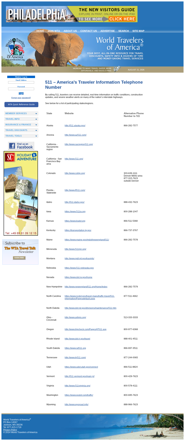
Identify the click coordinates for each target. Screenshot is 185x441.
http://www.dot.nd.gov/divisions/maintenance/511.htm (90, 308)
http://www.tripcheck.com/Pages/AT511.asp (85, 329)
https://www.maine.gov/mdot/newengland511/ (87, 239)
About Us (70, 30)
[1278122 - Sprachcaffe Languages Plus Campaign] (21, 235)
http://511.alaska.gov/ (75, 125)
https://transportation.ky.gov (78, 230)
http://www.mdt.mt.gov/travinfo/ (79, 258)
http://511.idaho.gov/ (74, 202)
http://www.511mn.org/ (75, 249)
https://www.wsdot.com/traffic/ (79, 395)
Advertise (107, 30)
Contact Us (88, 30)
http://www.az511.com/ (75, 135)
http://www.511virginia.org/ (77, 385)
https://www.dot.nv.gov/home (78, 277)
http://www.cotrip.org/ (75, 173)
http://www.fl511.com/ (75, 190)
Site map (138, 30)
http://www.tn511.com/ (75, 357)
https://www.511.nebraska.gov (79, 268)
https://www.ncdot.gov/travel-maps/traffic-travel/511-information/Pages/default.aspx (90, 297)
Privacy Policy (10, 430)
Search (123, 30)
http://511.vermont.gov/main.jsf (79, 376)
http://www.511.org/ (74, 159)
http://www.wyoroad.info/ (76, 404)
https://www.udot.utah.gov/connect (81, 367)
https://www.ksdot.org (75, 221)
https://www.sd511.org (75, 348)
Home (40, 30)
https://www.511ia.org (75, 211)
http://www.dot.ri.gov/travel (77, 338)
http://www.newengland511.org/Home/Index (86, 286)
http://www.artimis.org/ (75, 317)
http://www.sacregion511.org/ (79, 144)
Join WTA (54, 30)
